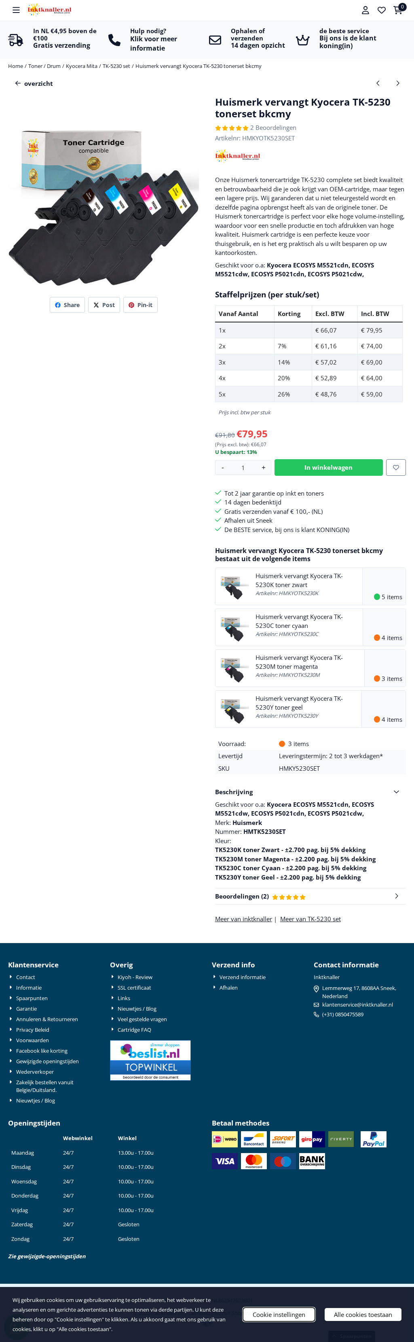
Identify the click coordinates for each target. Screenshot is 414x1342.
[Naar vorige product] (378, 83)
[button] (16, 10)
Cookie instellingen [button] (279, 1314)
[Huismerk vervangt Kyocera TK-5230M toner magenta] (234, 667)
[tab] (310, 792)
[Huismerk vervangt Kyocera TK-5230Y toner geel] (234, 708)
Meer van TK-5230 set (310, 919)
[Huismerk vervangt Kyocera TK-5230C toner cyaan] (234, 626)
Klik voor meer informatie (153, 43)
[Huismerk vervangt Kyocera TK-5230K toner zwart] (234, 585)
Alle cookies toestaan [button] (363, 1314)
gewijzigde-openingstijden (51, 1256)
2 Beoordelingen (273, 127)
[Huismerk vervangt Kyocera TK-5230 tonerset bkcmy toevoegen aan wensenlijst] (396, 467)
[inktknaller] (237, 161)
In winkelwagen (328, 467)
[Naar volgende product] (397, 83)
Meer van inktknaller (243, 919)
